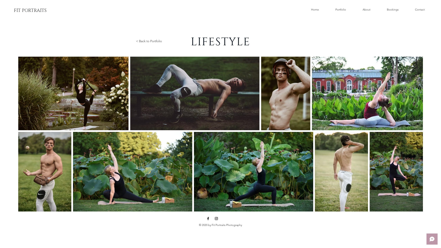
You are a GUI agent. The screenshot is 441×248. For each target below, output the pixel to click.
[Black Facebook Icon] (208, 218)
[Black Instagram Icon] (216, 218)
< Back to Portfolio (149, 41)
